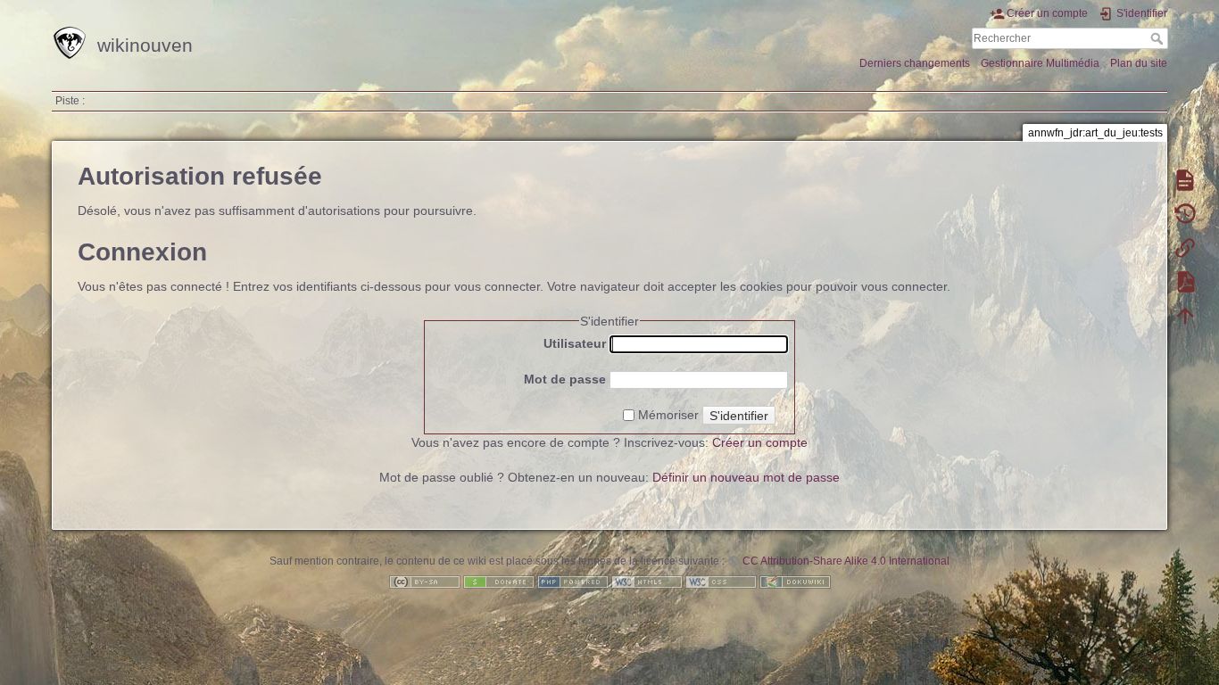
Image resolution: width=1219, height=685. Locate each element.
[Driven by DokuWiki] (795, 581)
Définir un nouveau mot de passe (746, 477)
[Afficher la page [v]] (1185, 179)
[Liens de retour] (1185, 247)
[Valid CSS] (721, 581)
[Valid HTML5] (647, 581)
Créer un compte (760, 442)
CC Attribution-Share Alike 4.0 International (845, 561)
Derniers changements (914, 63)
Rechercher (1158, 38)
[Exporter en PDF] (1185, 281)
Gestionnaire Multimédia (1040, 63)
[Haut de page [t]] (1185, 315)
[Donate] (499, 581)
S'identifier (738, 416)
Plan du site (1138, 63)
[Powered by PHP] (573, 581)
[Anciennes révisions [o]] (1185, 213)
